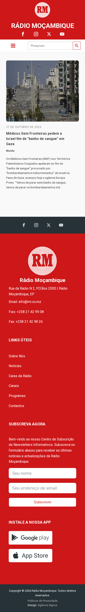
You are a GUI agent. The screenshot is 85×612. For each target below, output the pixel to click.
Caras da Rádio (20, 376)
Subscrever (42, 502)
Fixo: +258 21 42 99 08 (26, 312)
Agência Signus (47, 605)
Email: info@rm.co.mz (25, 302)
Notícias (15, 366)
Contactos (16, 406)
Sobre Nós (17, 356)
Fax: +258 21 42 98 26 (26, 322)
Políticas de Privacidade (43, 600)
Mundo (10, 150)
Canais (14, 386)
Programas (17, 396)
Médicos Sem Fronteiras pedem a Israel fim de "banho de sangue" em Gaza (35, 138)
